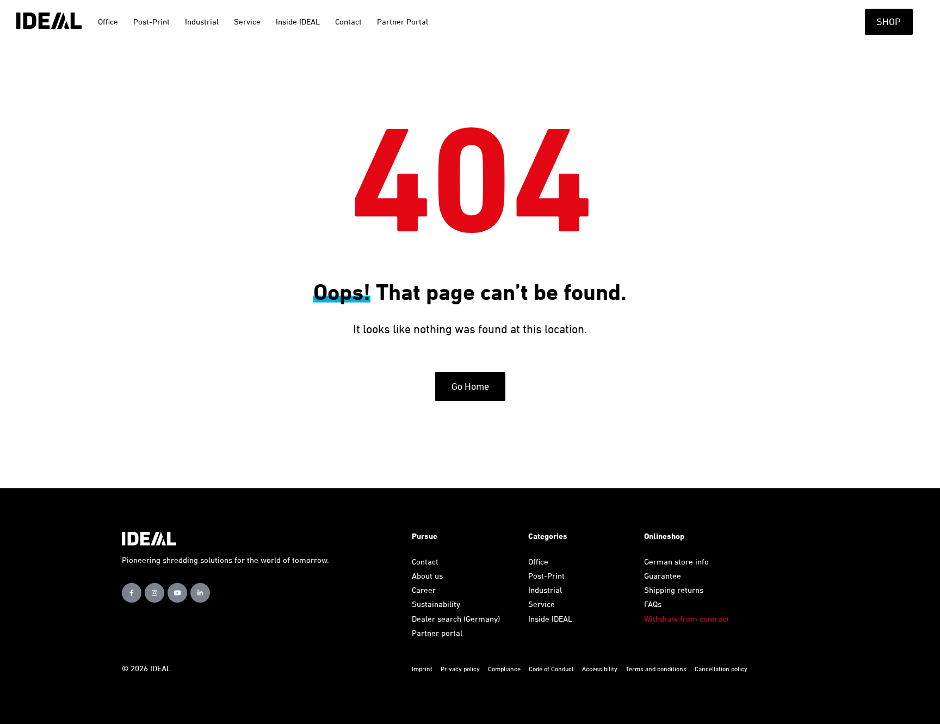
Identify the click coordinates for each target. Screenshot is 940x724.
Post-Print (546, 575)
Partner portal (437, 632)
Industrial (545, 589)
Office (538, 561)
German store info (676, 561)
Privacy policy (461, 669)
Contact (425, 561)
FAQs (652, 604)
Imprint (422, 669)
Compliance (504, 669)
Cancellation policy (721, 669)
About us (427, 575)
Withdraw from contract (686, 618)
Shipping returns (673, 589)
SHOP (888, 21)
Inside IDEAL (550, 618)
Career (424, 589)
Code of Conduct (552, 669)
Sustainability (436, 604)
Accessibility (599, 669)
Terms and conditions (656, 669)
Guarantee (662, 575)
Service (541, 604)
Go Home (470, 386)
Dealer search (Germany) (456, 618)
